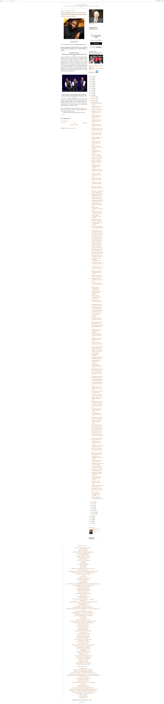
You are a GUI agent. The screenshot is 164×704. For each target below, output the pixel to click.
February (93, 512)
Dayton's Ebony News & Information (83, 585)
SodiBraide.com (83, 685)
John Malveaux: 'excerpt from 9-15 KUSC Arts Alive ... (97, 284)
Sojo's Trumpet (83, 643)
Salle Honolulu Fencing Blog (83, 639)
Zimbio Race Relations (83, 664)
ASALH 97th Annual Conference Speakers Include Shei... (96, 297)
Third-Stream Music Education (83, 655)
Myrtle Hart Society (83, 681)
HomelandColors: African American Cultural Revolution (83, 608)
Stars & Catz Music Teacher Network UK (83, 692)
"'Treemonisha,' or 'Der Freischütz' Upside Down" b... (97, 268)
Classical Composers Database (83, 671)
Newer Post (63, 122)
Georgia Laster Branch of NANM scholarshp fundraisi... (96, 293)
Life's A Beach (83, 617)
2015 (91, 90)
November (93, 98)
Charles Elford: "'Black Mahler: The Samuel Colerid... (95, 482)
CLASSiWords (83, 581)
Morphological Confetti (83, 619)
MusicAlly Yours (83, 625)
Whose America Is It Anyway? (83, 662)
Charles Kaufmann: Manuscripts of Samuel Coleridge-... (96, 216)
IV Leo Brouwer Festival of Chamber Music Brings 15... (96, 183)
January (93, 514)
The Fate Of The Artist (83, 647)
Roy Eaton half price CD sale (97, 109)
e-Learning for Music (83, 588)
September (93, 102)
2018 (91, 84)
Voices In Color (83, 660)
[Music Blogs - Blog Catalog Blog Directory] (96, 69)
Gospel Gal (83, 600)
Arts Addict (83, 565)
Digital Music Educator (83, 586)
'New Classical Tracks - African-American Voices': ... (96, 301)
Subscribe (96, 43)
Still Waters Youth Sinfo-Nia (83, 693)
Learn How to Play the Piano (83, 614)
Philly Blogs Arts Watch (83, 636)
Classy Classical (83, 582)
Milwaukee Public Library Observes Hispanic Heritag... (96, 117)
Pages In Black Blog (83, 635)
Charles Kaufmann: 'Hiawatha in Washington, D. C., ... (96, 366)
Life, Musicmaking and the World (83, 615)
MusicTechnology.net (83, 626)
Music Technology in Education (83, 622)
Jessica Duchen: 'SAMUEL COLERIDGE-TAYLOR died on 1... (96, 474)
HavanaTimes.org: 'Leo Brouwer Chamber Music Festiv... (96, 388)
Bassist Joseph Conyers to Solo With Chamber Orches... (96, 478)
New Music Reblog (83, 629)
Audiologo (83, 567)
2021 (91, 79)
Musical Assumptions (83, 624)
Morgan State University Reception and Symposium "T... (97, 188)
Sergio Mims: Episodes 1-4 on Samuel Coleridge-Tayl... (96, 335)
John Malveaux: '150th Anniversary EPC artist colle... (96, 175)
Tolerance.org (83, 696)
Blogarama (91, 67)
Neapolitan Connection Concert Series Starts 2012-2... (96, 143)
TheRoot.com (83, 654)
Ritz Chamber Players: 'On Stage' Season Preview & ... (96, 130)
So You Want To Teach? (83, 642)
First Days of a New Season (83, 593)
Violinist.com (83, 697)
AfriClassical (82, 4)
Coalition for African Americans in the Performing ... (95, 354)
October (93, 100)
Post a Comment (64, 121)
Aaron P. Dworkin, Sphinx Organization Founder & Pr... (96, 373)
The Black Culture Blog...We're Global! (83, 644)
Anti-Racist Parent (83, 564)
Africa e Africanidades (83, 553)
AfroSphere (83, 563)
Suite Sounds (83, 694)
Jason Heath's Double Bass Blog (83, 611)
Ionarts (83, 610)
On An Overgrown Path (83, 633)
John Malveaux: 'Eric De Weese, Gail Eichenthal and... (96, 179)
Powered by (93, 47)
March (92, 510)
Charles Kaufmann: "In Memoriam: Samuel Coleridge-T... (95, 494)
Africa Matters (83, 554)
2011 (91, 516)
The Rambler (83, 650)
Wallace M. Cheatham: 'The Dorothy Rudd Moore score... (96, 398)
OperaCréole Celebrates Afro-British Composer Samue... (96, 272)
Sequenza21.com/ (83, 640)
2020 (91, 81)
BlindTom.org (83, 668)
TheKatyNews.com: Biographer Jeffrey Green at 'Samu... (96, 457)
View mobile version (74, 124)
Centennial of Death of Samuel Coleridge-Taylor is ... (97, 498)
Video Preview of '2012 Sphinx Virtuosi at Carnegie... (96, 362)
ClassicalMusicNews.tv (83, 579)
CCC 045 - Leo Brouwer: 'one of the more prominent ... (96, 315)
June (92, 505)
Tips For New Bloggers (83, 657)
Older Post (85, 122)
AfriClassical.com (93, 29)
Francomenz (83, 594)
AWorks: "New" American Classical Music (83, 568)
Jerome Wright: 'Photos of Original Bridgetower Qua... (96, 410)
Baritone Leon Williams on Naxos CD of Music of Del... (96, 162)
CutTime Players (83, 676)
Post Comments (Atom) (71, 128)
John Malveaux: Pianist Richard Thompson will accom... (96, 442)
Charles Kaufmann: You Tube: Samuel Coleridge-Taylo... (96, 204)
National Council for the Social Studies (83, 682)
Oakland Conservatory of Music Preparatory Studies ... (97, 435)
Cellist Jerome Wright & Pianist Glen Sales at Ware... (96, 422)
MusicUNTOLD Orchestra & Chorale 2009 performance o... (97, 228)
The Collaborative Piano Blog (83, 646)
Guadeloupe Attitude (83, 603)
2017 (91, 86)
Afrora (83, 561)
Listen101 (83, 618)
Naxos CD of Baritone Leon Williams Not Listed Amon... (96, 138)
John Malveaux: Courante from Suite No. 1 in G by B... (96, 490)
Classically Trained (83, 578)
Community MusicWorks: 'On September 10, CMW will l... (97, 384)
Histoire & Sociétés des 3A (83, 606)
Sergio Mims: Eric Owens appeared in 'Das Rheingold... (96, 331)
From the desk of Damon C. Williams (83, 599)
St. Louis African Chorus (83, 686)
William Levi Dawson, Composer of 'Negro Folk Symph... (96, 147)
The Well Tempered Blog (83, 651)
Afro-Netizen (83, 558)
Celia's (83, 575)
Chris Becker (83, 576)
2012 (91, 95)
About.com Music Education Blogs (83, 552)
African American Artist (83, 556)
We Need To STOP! (83, 661)
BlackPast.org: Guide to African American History (83, 571)
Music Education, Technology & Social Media (83, 621)
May (92, 507)
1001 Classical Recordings (83, 547)
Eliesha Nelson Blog (83, 590)
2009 (91, 519)
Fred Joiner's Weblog (83, 596)
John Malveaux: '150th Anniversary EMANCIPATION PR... (96, 259)
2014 (91, 91)
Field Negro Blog (83, 592)
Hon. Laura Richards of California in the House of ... (96, 344)
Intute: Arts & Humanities (83, 678)
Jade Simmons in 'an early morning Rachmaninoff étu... (96, 406)
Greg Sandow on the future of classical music (83, 601)
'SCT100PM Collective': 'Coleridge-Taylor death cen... (96, 414)
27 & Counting (83, 549)
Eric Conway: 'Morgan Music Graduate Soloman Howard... (97, 223)
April (92, 508)
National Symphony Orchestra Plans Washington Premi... (95, 288)
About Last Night (83, 550)
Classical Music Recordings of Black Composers (83, 674)
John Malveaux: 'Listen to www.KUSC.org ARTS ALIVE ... (96, 339)
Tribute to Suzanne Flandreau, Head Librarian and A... (97, 209)
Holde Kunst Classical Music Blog (83, 607)
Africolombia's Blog (83, 557)
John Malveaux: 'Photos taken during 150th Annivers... (96, 166)
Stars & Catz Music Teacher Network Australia (83, 689)
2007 (91, 523)
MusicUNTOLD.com (83, 679)
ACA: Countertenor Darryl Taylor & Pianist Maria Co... (96, 134)
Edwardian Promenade (83, 589)
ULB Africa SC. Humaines (83, 658)
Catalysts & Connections (83, 574)
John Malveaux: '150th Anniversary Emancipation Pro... (97, 170)
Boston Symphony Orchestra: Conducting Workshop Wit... (97, 326)
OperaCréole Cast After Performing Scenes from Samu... (96, 125)
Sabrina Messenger (83, 637)
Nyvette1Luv (83, 632)
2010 (91, 518)
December (93, 96)
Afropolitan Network (83, 560)
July (92, 503)
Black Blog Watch (83, 570)
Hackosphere (83, 604)
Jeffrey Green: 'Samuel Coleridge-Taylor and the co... (96, 319)
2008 (91, 521)
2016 (91, 88)
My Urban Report (83, 628)
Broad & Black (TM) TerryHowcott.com (83, 572)
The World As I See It (83, 653)
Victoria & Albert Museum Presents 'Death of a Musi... (96, 121)
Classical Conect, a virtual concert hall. (83, 672)
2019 (91, 83)
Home (74, 122)
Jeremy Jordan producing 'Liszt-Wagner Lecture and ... (97, 264)
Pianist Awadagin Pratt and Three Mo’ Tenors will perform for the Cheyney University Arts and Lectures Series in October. (74, 14)
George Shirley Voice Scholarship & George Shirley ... (96, 151)
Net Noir (83, 683)
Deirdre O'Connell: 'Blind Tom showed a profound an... (96, 450)
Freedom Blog (83, 597)
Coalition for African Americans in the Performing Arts (83, 583)
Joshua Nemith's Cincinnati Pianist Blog (83, 612)
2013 (91, 93)
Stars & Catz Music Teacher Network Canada (83, 690)
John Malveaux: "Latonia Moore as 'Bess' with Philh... (96, 112)
